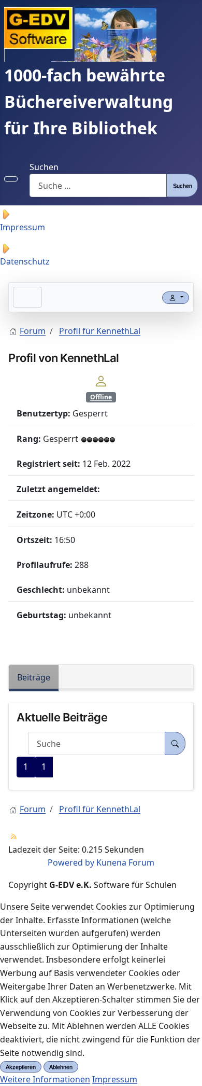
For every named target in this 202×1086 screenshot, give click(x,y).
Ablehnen (61, 1067)
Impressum (114, 1079)
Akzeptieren (21, 1067)
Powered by (71, 862)
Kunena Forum (125, 862)
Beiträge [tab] (33, 677)
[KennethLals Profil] (101, 380)
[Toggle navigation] (27, 297)
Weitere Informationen (45, 1079)
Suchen (44, 167)
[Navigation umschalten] (11, 179)
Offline (101, 397)
